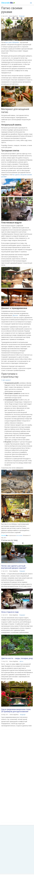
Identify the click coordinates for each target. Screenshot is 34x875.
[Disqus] (17, 753)
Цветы (21, 661)
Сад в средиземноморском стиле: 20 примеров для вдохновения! (16, 710)
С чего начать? (6, 380)
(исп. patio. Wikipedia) (12, 42)
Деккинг (15, 315)
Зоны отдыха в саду (10, 612)
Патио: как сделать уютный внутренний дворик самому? (13, 567)
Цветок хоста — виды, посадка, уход (17, 658)
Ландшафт (22, 16)
